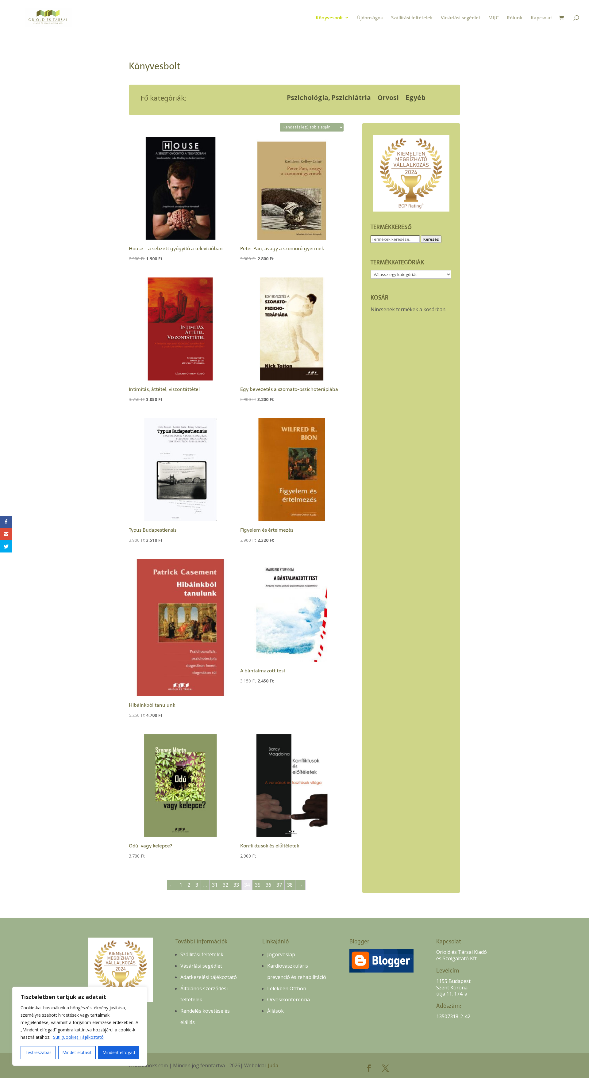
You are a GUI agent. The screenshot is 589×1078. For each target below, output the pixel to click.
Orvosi (388, 98)
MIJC (493, 18)
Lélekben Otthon (286, 988)
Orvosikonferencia (288, 999)
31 (215, 884)
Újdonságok (370, 18)
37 (279, 884)
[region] (79, 1026)
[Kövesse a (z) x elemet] (386, 1068)
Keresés (431, 239)
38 (290, 884)
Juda (273, 1065)
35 (257, 884)
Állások (275, 1010)
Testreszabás (38, 1052)
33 (236, 884)
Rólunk (515, 18)
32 (225, 884)
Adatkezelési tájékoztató (208, 977)
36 (268, 884)
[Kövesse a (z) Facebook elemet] (369, 1068)
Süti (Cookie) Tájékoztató (78, 1037)
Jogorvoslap (281, 954)
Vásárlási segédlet (460, 18)
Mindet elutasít (77, 1052)
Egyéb (415, 98)
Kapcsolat (541, 18)
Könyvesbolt (329, 18)
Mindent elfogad (118, 1052)
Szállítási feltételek (412, 18)
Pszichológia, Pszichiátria (329, 98)
